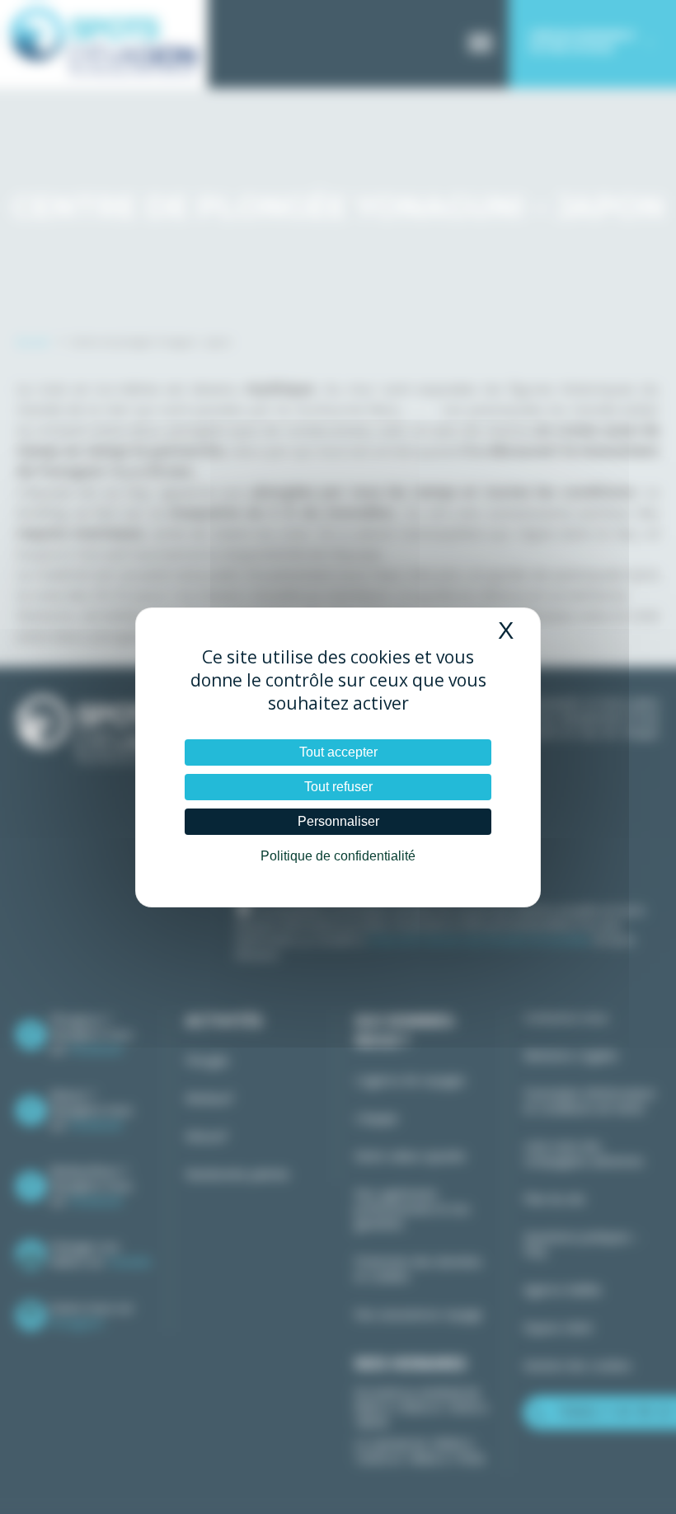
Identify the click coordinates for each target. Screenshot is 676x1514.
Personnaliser (338, 821)
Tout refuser (338, 787)
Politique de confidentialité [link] (338, 856)
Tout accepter (338, 752)
